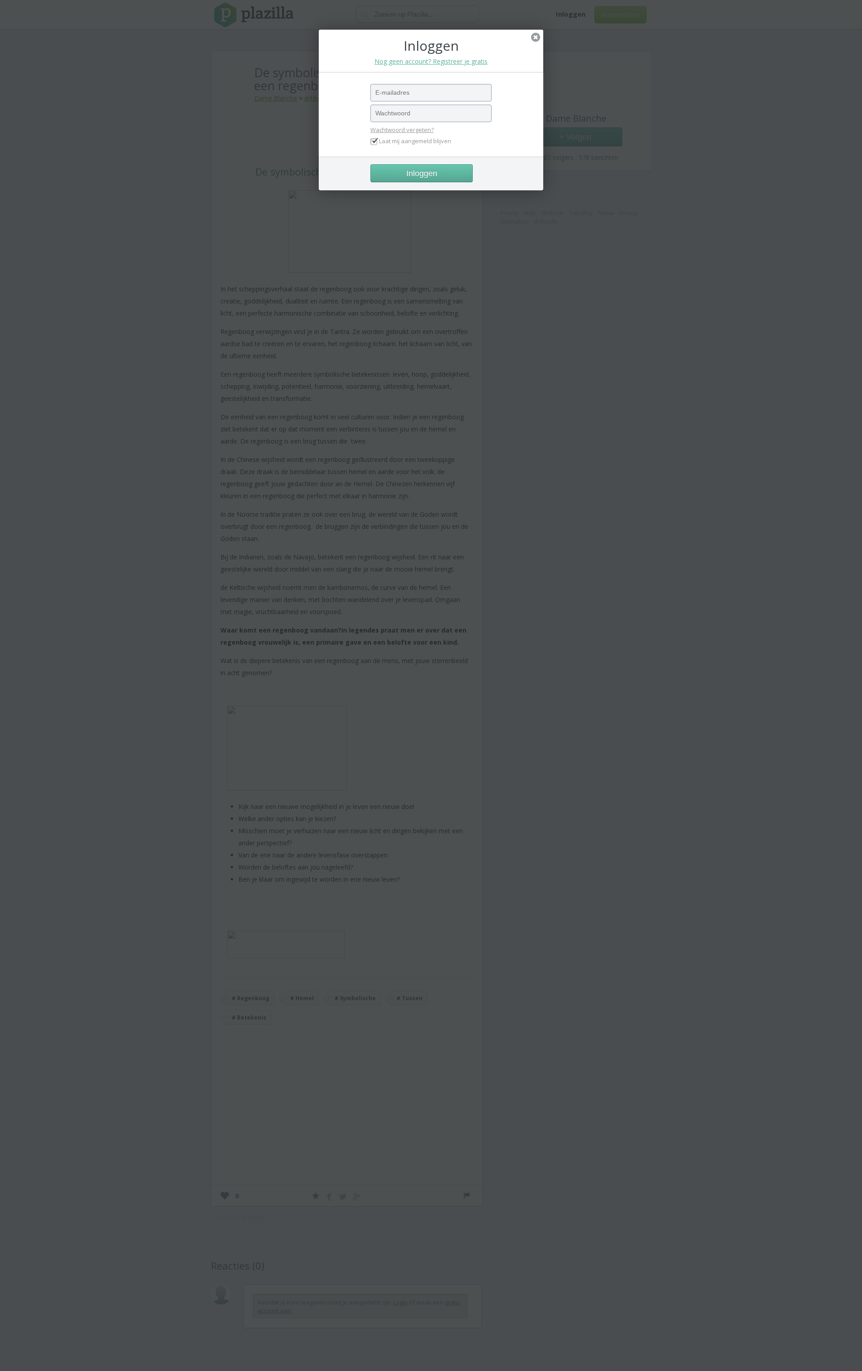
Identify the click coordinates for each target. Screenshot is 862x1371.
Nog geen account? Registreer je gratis (431, 61)
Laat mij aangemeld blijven (415, 141)
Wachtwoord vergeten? (402, 130)
